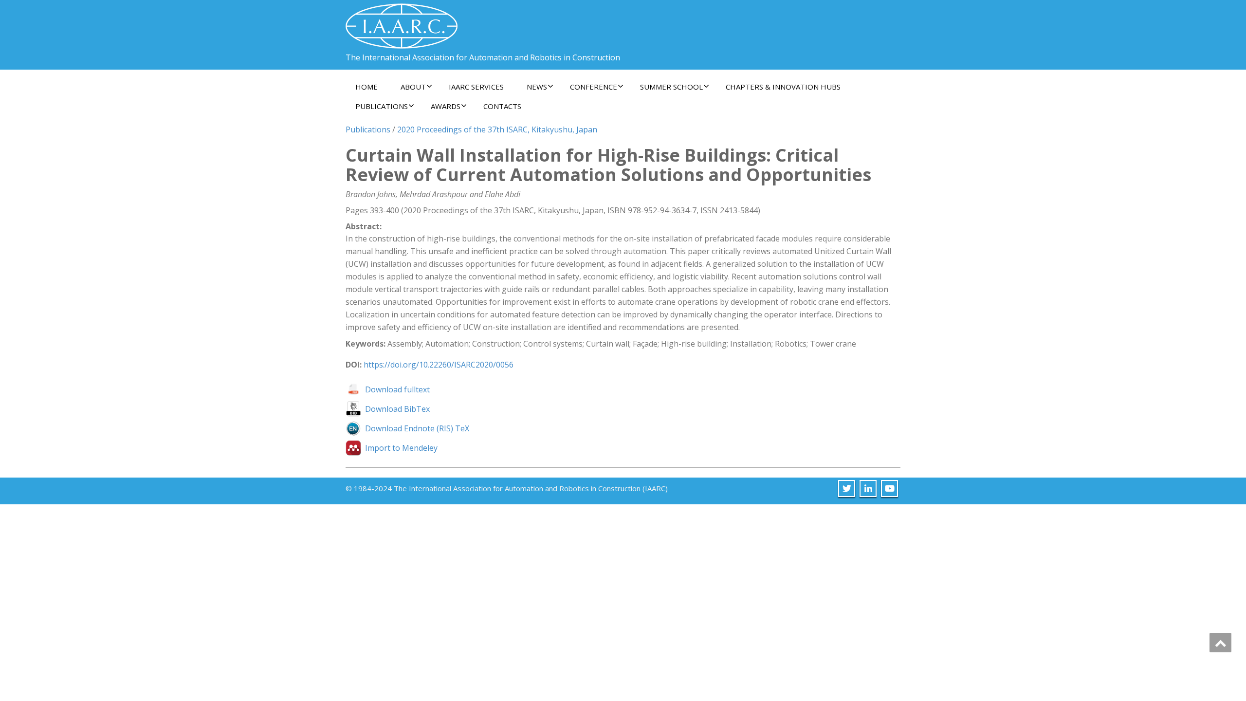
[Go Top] (1220, 642)
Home (366, 87)
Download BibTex (397, 409)
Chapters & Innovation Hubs (783, 87)
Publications (368, 129)
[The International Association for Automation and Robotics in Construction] (402, 22)
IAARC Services (476, 87)
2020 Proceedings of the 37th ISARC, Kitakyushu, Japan (497, 129)
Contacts (502, 106)
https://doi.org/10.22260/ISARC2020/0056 (438, 364)
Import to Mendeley (401, 448)
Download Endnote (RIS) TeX (417, 428)
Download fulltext (397, 389)
